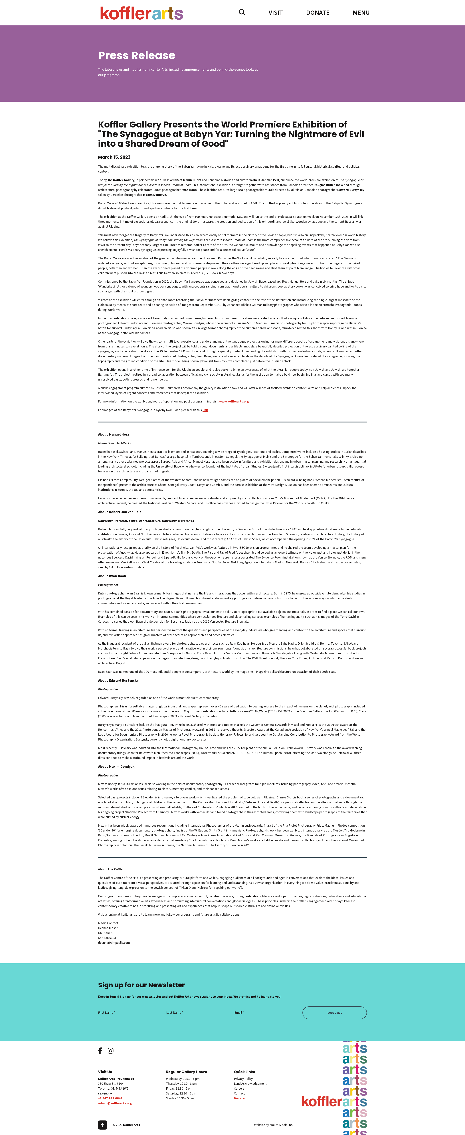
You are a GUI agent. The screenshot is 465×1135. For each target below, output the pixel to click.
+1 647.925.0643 (110, 1098)
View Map (104, 1094)
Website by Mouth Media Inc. (273, 1125)
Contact (239, 1093)
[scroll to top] (102, 1125)
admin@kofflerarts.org (115, 1103)
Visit (276, 12)
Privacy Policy (243, 1079)
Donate (317, 12)
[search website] (242, 12)
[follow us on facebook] (100, 1051)
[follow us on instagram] (111, 1051)
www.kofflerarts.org (234, 401)
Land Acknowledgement (250, 1083)
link (205, 410)
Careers (239, 1088)
